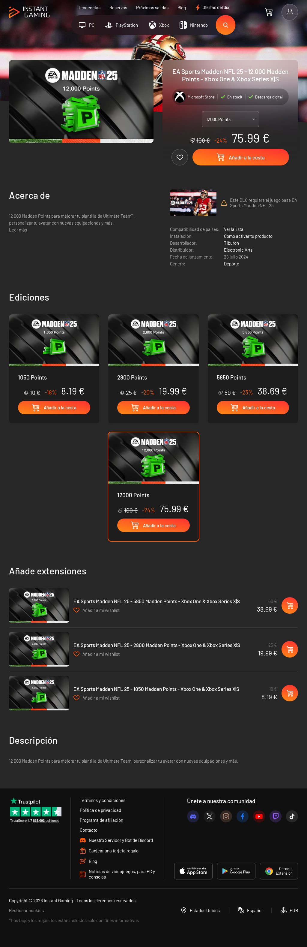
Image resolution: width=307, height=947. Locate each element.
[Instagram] (226, 816)
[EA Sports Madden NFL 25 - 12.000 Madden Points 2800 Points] (153, 355)
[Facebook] (243, 816)
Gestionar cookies (26, 910)
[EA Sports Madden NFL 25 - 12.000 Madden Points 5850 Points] (253, 355)
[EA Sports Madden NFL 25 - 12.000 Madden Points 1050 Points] (54, 355)
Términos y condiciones (102, 800)
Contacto (88, 830)
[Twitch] (276, 816)
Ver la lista (233, 229)
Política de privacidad (100, 810)
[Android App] (236, 871)
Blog (181, 7)
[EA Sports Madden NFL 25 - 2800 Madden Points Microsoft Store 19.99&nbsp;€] (39, 649)
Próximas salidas (152, 7)
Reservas (118, 7)
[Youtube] (259, 816)
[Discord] (193, 816)
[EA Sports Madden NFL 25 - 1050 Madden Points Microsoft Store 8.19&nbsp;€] (39, 693)
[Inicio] (29, 12)
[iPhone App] (193, 871)
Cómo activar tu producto (248, 236)
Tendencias (89, 7)
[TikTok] (292, 816)
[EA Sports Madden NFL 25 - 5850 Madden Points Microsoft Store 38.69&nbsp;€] (39, 605)
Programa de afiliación (101, 820)
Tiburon (231, 243)
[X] (210, 816)
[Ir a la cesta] (269, 12)
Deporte (231, 263)
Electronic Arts (238, 250)
